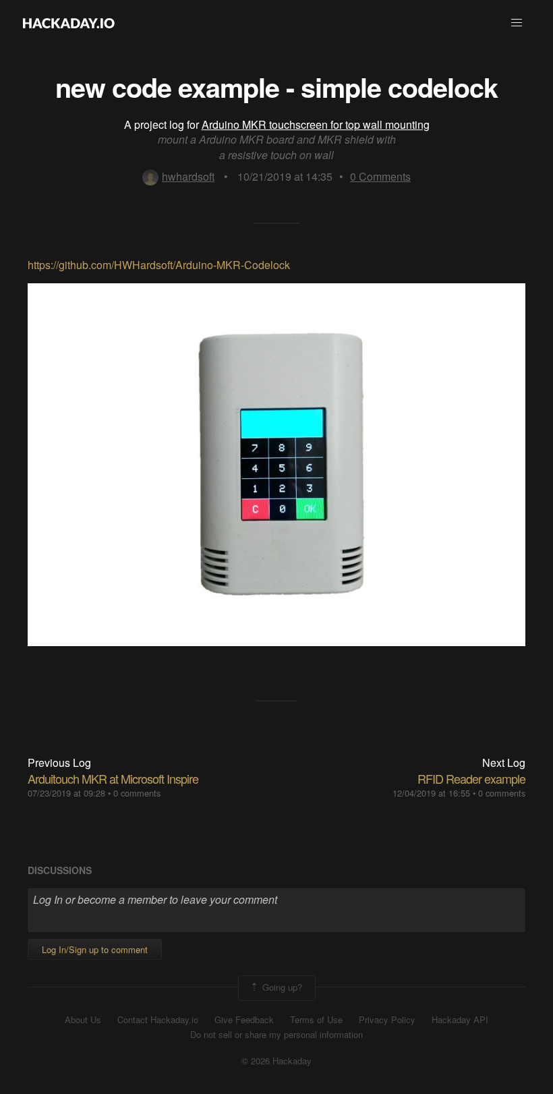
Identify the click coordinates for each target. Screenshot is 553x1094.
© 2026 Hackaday (276, 1061)
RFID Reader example (471, 778)
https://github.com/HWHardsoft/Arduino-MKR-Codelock (159, 264)
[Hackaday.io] (68, 23)
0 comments (137, 792)
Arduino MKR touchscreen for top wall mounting (316, 124)
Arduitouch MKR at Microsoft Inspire (113, 778)
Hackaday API (460, 1020)
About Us (83, 1020)
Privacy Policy (387, 1020)
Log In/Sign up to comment (95, 949)
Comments (380, 176)
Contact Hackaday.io (157, 1020)
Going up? (281, 986)
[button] (517, 23)
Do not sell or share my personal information (276, 1035)
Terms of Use (316, 1020)
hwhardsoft (188, 176)
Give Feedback (244, 1020)
